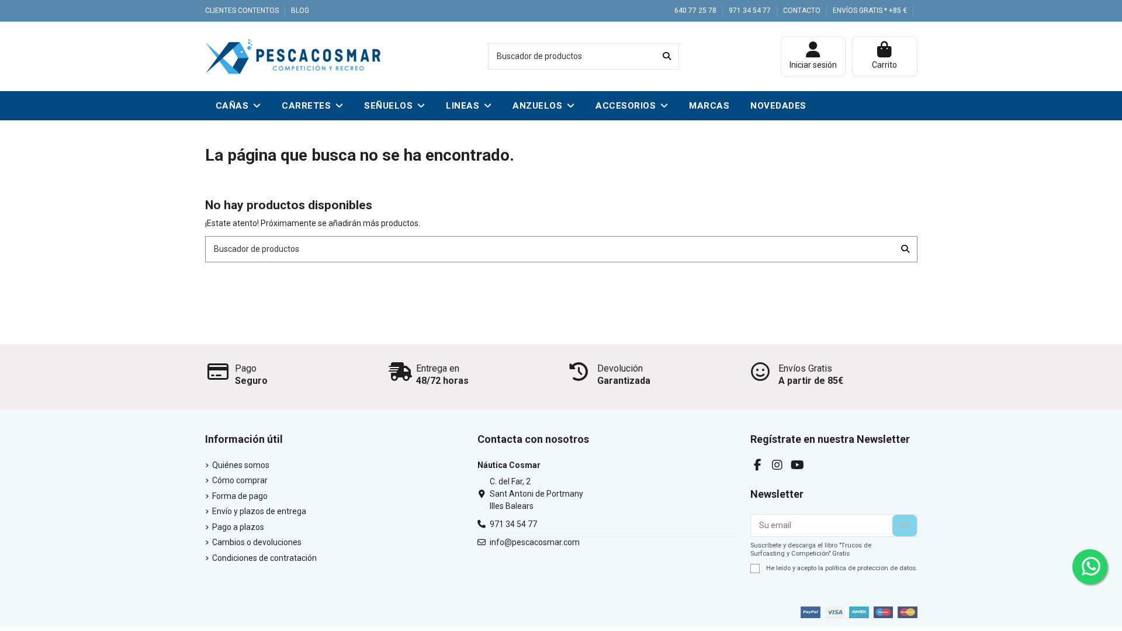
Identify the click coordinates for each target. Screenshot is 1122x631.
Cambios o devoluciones (257, 542)
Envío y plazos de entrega (259, 511)
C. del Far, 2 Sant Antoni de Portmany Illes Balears (536, 494)
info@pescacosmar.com (535, 542)
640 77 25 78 (696, 10)
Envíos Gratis (805, 368)
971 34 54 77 (751, 10)
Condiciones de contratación (264, 558)
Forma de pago (240, 496)
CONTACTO (802, 10)
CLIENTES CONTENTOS (242, 10)
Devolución (620, 368)
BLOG (300, 10)
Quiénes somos (240, 465)
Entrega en (437, 368)
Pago (246, 368)
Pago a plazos (238, 527)
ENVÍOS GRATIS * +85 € (870, 10)
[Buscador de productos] (666, 56)
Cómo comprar (240, 480)
